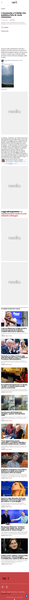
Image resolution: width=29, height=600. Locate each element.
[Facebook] (1, 586)
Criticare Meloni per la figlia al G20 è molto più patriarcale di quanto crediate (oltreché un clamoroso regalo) (14, 330)
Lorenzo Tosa (4, 335)
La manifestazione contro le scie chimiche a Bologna (14, 214)
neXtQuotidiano (4, 20)
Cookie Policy (21, 592)
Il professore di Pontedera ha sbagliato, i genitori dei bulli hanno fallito (13, 413)
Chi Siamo (3, 592)
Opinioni (3, 8)
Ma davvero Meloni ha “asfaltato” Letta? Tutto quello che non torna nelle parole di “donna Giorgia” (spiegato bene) (13, 528)
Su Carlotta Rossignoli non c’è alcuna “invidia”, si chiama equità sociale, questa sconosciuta (14, 386)
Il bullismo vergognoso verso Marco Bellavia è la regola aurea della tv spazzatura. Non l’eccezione (14, 471)
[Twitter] (5, 586)
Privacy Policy (14, 592)
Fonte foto (4, 89)
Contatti (8, 592)
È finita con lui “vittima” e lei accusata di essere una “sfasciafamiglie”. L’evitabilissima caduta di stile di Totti (14, 557)
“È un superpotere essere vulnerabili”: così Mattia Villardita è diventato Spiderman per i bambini (13, 442)
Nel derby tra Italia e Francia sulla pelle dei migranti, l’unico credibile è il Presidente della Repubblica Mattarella (14, 357)
